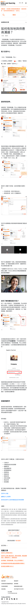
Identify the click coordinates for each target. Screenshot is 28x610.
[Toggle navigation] (26, 2)
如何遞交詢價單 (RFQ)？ (7, 566)
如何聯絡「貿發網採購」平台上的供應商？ (12, 560)
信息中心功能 (4, 493)
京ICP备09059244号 (19, 589)
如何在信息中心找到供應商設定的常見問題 (12, 500)
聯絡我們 (16, 581)
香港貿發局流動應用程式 (7, 583)
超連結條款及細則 (18, 586)
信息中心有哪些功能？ (7, 553)
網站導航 (3, 589)
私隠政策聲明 (4, 586)
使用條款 (16, 583)
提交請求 (18, 540)
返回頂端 (3, 545)
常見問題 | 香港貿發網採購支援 (13, 8)
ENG (20, 2)
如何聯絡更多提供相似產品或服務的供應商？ (13, 563)
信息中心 (18, 10)
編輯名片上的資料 (6, 496)
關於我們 (3, 581)
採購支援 (3, 8)
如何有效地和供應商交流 (9, 10)
